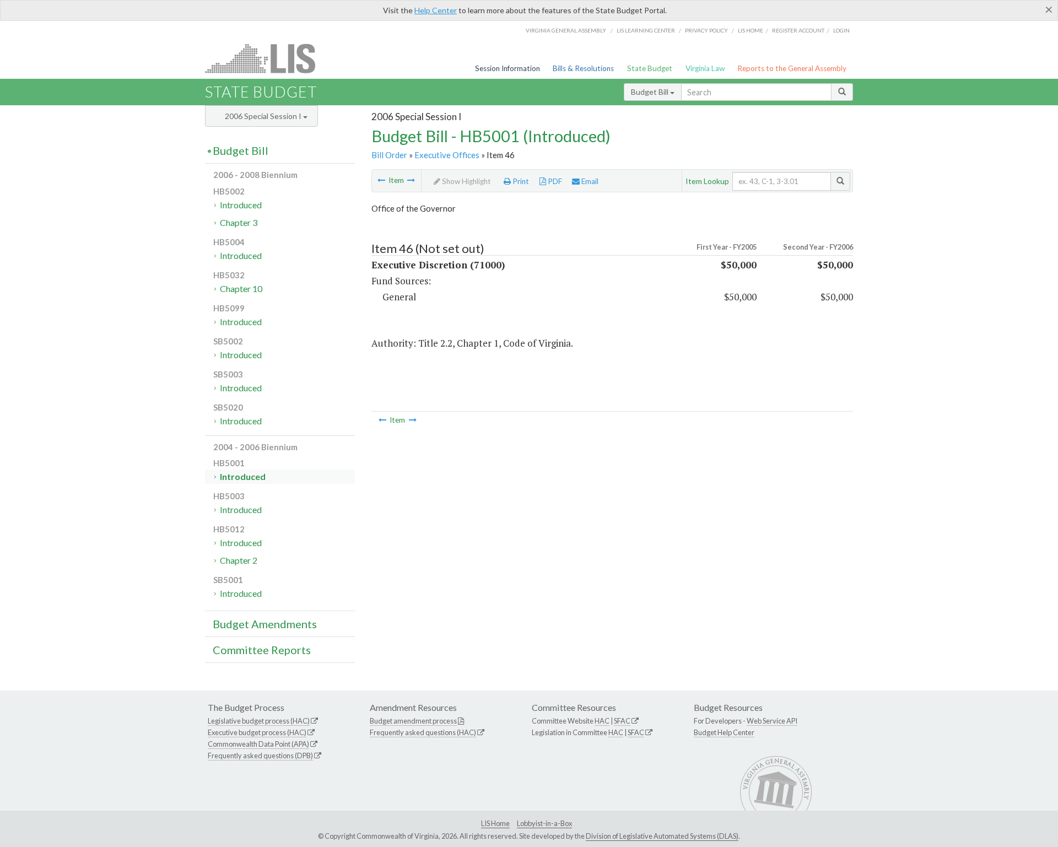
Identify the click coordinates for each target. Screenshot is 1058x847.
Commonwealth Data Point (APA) (258, 744)
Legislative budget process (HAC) (259, 720)
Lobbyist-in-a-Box (544, 823)
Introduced (241, 204)
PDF (554, 181)
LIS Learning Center (646, 30)
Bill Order (389, 155)
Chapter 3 (238, 222)
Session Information (507, 68)
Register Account (798, 30)
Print (520, 181)
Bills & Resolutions (583, 68)
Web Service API (772, 720)
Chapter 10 (241, 288)
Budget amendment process (413, 720)
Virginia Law (705, 68)
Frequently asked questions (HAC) (423, 732)
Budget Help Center (724, 732)
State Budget (649, 68)
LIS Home (495, 823)
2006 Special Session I (264, 116)
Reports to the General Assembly (791, 68)
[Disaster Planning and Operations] (411, 180)
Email (589, 181)
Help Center (435, 10)
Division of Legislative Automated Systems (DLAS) (662, 836)
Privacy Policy (706, 30)
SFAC (622, 720)
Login (841, 30)
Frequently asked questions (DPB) (260, 755)
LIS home (750, 30)
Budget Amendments (265, 623)
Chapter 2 (238, 560)
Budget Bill (650, 91)
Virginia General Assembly (566, 30)
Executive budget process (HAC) (257, 732)
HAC (602, 720)
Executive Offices (446, 155)
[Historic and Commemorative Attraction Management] (381, 180)
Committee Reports (262, 649)
